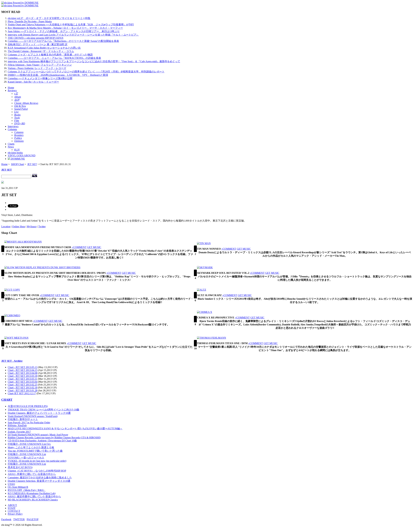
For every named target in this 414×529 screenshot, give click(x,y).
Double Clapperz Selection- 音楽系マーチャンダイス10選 (39, 481)
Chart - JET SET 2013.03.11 (22, 378)
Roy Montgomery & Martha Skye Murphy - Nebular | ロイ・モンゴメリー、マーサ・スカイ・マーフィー (65, 28)
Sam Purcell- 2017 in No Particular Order (29, 422)
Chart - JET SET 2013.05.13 (22, 367)
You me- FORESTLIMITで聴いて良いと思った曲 (35, 450)
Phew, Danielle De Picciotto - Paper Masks (30, 21)
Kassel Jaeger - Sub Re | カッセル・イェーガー (33, 81)
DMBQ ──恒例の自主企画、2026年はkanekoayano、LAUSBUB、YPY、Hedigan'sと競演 (58, 75)
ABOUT (12, 505)
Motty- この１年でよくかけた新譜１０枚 (31, 447)
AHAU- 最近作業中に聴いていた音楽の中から (34, 496)
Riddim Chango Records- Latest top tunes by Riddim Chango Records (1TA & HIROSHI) (54, 437)
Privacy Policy (15, 514)
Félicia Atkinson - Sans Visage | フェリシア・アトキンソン (40, 64)
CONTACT (14, 511)
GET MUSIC (94, 247)
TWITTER (19, 519)
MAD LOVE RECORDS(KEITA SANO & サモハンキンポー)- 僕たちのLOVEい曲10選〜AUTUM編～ (65, 428)
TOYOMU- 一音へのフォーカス (26, 457)
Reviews (12, 90)
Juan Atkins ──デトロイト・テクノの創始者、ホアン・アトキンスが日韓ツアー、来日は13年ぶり (64, 31)
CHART (6, 399)
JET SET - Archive (11, 361)
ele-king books (15, 152)
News (11, 146)
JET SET (32, 164)
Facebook (6, 519)
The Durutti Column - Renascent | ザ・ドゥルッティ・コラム (41, 51)
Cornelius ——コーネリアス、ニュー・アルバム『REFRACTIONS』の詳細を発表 (54, 58)
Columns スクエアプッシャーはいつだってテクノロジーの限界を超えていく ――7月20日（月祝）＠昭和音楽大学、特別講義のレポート (86, 71)
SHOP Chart (17, 164)
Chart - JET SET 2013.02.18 (22, 387)
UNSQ (11, 484)
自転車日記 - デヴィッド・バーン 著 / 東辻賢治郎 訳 (37, 44)
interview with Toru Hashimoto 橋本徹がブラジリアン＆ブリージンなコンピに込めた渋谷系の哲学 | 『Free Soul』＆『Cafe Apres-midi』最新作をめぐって (94, 61)
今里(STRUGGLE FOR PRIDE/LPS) (28, 406)
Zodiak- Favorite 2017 (19, 431)
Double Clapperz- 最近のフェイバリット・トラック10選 (39, 413)
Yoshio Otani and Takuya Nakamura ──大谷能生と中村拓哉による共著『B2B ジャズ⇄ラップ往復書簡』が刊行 (71, 24)
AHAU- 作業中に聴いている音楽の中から (32, 474)
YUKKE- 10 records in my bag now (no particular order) (37, 460)
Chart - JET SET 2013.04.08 (22, 373)
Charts (11, 143)
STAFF (12, 508)
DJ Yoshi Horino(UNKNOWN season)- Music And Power (38, 434)
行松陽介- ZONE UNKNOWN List (27, 454)
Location (5, 226)
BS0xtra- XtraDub (17, 425)
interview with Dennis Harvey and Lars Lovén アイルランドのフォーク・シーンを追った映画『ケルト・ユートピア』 (73, 34)
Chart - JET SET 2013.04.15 (22, 370)
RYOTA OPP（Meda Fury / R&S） (27, 490)
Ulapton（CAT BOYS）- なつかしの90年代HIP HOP (37, 470)
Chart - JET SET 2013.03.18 (22, 376)
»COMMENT (79, 247)
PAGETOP (32, 519)
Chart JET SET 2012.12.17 (22, 393)
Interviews (13, 126)
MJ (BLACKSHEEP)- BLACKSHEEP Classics (33, 499)
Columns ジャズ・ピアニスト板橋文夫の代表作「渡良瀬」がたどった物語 (50, 54)
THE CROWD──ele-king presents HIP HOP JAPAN (35, 38)
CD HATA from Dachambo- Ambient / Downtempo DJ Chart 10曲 (42, 440)
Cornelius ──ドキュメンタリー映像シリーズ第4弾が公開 (40, 78)
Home (11, 87)
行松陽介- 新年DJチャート (23, 419)
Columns (12, 129)
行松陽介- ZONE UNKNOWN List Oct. (29, 444)
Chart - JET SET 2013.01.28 (22, 390)
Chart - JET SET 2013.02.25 (22, 384)
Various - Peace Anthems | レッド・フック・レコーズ (37, 68)
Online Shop (18, 226)
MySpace (32, 226)
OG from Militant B (18, 487)
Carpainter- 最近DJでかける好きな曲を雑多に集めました (40, 477)
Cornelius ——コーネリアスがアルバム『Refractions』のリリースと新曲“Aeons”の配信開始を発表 (63, 41)
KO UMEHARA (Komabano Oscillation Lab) (31, 493)
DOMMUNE (17, 158)
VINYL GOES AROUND (21, 155)
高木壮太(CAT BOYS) (20, 467)
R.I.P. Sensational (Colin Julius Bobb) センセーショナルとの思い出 (44, 47)
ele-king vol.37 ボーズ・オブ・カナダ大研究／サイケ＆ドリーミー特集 (49, 18)
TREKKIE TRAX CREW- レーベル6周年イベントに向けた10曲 (43, 409)
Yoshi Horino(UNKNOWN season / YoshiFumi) (33, 416)
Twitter (42, 226)
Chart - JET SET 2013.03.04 (22, 381)
